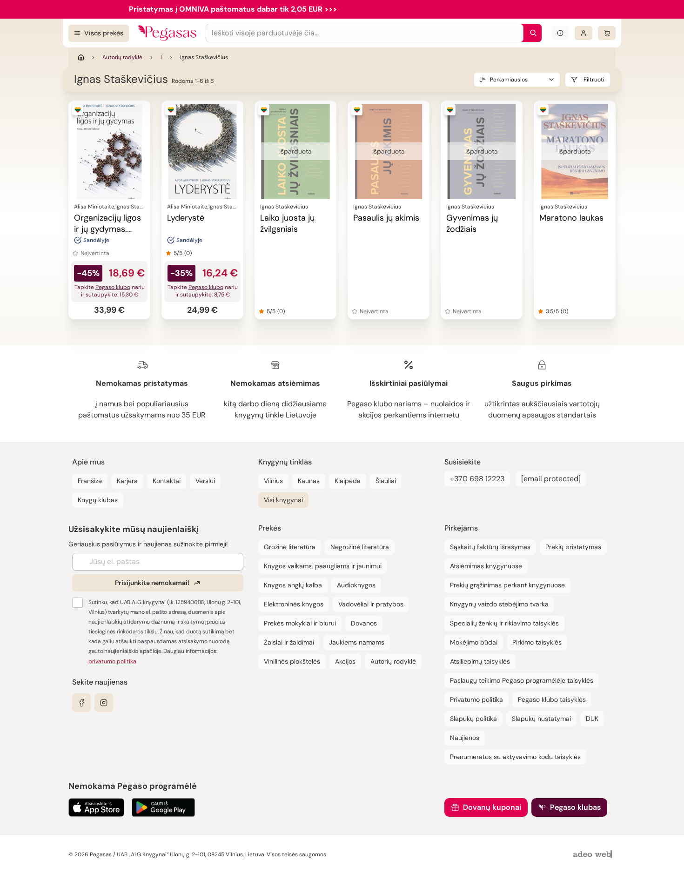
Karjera (127, 481)
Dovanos (364, 623)
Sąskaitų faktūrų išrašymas (490, 547)
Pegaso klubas (575, 807)
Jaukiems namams (356, 642)
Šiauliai (386, 481)
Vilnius (273, 481)
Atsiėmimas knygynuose (486, 566)
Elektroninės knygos (293, 604)
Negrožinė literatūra (359, 547)
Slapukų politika (473, 718)
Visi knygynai (283, 500)
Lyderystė (185, 217)
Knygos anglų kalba (293, 585)
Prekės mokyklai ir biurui (300, 623)
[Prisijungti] (583, 33)
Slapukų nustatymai (541, 718)
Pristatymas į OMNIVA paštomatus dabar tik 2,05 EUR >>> (233, 9)
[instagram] (103, 702)
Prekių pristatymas (573, 547)
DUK (592, 718)
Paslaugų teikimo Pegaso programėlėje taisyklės (521, 680)
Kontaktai (167, 481)
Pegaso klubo (112, 287)
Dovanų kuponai (492, 807)
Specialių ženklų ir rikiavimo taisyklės (504, 623)
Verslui (205, 481)
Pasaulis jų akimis (386, 217)
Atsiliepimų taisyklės (480, 661)
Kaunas (309, 481)
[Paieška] (531, 33)
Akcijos (345, 661)
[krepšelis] (607, 33)
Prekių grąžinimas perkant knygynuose (507, 585)
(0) (188, 253)
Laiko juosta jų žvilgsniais (287, 223)
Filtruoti (593, 79)
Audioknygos (356, 585)
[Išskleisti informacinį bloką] (560, 33)
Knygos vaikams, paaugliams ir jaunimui (323, 566)
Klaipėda (348, 481)
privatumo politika (112, 661)
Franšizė (90, 481)
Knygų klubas (98, 500)
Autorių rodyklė (122, 57)
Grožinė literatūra (289, 547)
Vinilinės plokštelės (292, 661)
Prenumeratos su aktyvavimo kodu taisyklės (515, 757)
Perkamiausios (509, 79)
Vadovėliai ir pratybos (370, 604)
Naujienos (464, 737)
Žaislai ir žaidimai (289, 642)
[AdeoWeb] (594, 854)
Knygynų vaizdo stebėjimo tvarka (499, 604)
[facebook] (81, 702)
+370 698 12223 (477, 479)
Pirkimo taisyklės (537, 642)
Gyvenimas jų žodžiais (472, 223)
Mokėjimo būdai (473, 642)
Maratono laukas (571, 217)
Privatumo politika (476, 699)
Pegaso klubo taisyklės (552, 699)
